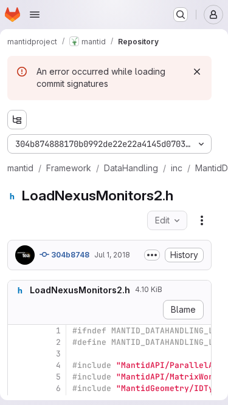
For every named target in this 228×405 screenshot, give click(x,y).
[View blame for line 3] (18, 353)
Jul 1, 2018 (112, 254)
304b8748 (69, 254)
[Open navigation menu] (34, 14)
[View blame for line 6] (18, 388)
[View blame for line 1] (18, 330)
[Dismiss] (197, 71)
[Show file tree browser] (17, 119)
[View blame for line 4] (18, 365)
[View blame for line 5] (18, 377)
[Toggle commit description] (152, 255)
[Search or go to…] (180, 14)
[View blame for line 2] (18, 342)
